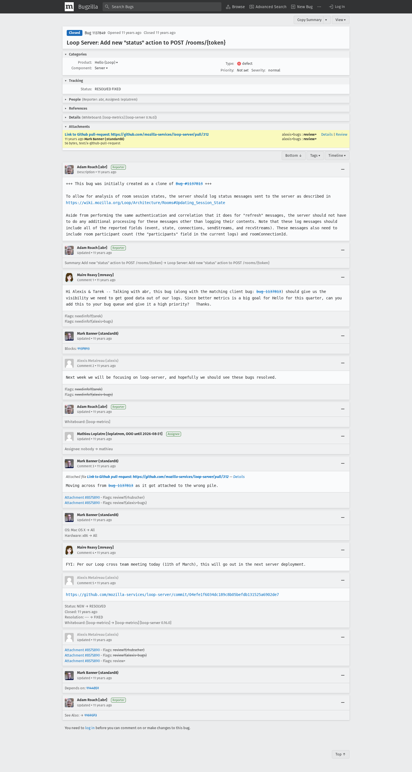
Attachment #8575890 (82, 497)
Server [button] (101, 68)
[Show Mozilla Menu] (69, 6)
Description (86, 172)
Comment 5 (85, 583)
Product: (85, 62)
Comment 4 (85, 553)
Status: (86, 89)
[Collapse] (342, 169)
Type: (230, 63)
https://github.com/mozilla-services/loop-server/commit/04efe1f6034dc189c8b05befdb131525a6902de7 (172, 594)
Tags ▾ (315, 155)
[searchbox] (162, 6)
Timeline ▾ (337, 155)
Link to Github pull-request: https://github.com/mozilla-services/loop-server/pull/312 (137, 134)
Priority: (227, 70)
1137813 (83, 348)
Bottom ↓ (293, 155)
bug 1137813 (268, 291)
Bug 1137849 (95, 33)
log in (90, 728)
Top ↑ (340, 754)
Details (327, 134)
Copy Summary (309, 20)
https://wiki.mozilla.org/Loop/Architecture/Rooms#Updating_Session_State (145, 202)
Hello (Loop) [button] (106, 62)
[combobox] (162, 6)
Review (341, 134)
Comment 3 (85, 466)
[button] (336, 6)
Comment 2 (85, 366)
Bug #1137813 (189, 183)
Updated (83, 253)
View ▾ (340, 20)
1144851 (92, 688)
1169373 (90, 715)
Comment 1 (85, 280)
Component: (81, 68)
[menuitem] (235, 6)
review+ (310, 134)
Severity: (258, 70)
